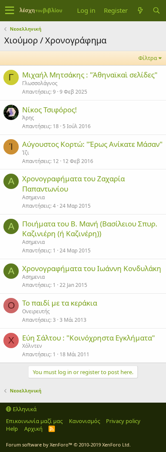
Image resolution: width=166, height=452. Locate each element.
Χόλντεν (32, 345)
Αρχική (33, 428)
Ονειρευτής (36, 311)
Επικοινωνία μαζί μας (34, 421)
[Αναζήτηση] (156, 10)
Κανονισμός (84, 421)
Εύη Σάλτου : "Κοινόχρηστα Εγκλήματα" (88, 338)
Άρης (28, 117)
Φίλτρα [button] (147, 58)
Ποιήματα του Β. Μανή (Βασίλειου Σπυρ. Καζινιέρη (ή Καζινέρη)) (89, 229)
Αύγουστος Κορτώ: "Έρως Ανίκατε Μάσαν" (92, 144)
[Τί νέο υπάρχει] (140, 10)
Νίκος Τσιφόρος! (49, 109)
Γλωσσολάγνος (39, 83)
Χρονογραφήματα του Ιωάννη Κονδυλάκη (91, 268)
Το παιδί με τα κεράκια (59, 303)
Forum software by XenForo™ (68, 444)
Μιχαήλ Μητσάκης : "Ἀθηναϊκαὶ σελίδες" (89, 75)
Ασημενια (33, 197)
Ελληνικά (24, 409)
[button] (9, 10)
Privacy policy (123, 421)
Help (12, 428)
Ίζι (25, 152)
